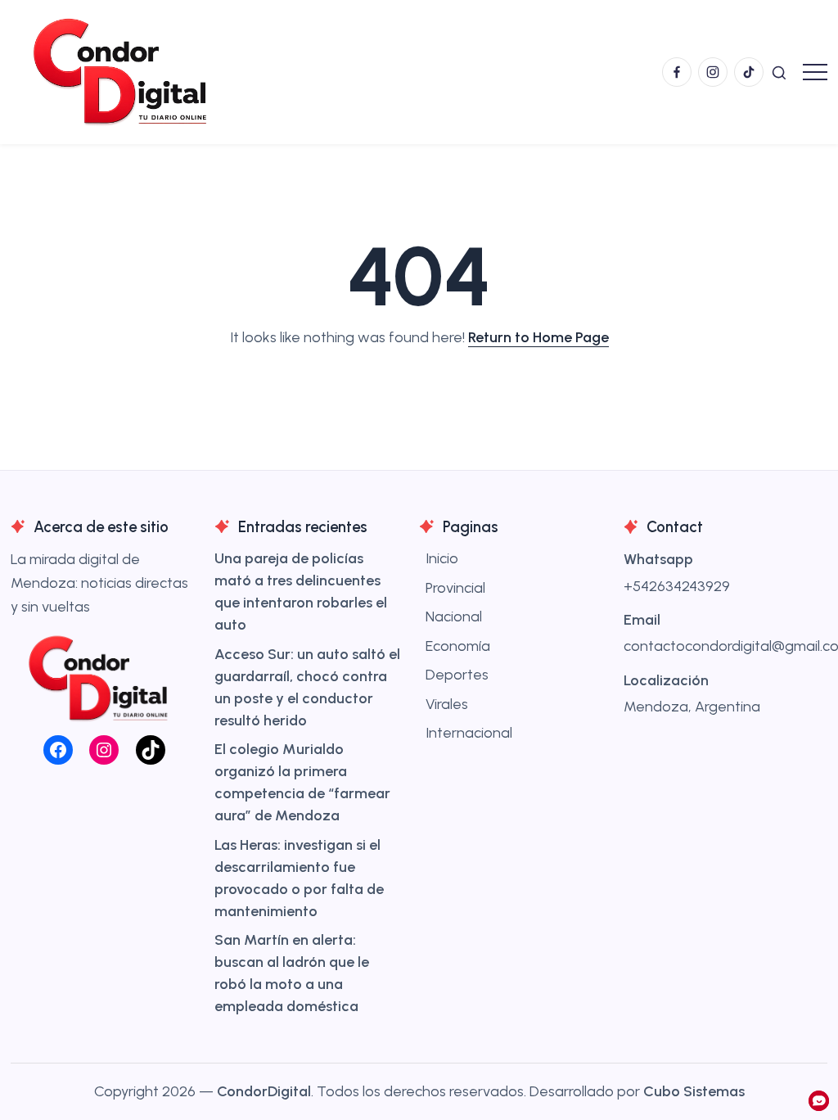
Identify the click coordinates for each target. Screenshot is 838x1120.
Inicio (442, 558)
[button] (779, 71)
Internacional (469, 733)
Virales (447, 704)
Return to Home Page (538, 337)
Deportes (457, 675)
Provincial (455, 588)
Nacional (454, 616)
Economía (458, 646)
